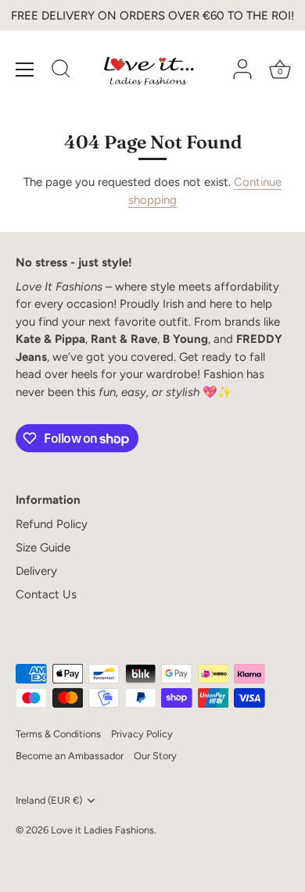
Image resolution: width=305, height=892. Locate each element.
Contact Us (46, 594)
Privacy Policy (142, 734)
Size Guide (43, 548)
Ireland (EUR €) (49, 800)
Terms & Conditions (58, 734)
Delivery (36, 571)
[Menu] (25, 69)
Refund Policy (52, 524)
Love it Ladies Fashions (102, 830)
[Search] (61, 71)
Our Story (155, 756)
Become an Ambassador (70, 756)
